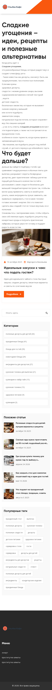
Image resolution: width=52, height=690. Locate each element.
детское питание (13, 539)
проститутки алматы (11, 657)
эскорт (5, 652)
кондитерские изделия (31, 580)
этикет (33, 567)
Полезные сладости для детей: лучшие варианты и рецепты (30, 425)
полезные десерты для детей (20, 334)
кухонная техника (15, 387)
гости (29, 546)
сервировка (11, 553)
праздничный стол (14, 519)
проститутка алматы (11, 662)
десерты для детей (29, 553)
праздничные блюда (16, 341)
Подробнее (12, 294)
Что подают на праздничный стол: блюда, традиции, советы (31, 491)
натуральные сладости (15, 567)
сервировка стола (13, 546)
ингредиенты (11, 580)
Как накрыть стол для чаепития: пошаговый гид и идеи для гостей (32, 475)
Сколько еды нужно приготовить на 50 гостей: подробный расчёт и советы (31, 442)
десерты (31, 532)
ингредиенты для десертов (19, 364)
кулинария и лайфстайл (18, 379)
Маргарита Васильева (37, 262)
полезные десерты (14, 525)
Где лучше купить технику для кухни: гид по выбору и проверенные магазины (30, 458)
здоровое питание (15, 395)
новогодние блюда (16, 357)
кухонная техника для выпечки (21, 372)
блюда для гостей (15, 349)
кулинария (11, 402)
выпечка (30, 519)
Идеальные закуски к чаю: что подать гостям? (25, 270)
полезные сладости (14, 532)
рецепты (38, 560)
